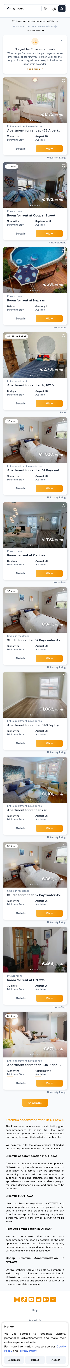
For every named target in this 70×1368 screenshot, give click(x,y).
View (49, 148)
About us (35, 1320)
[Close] (62, 40)
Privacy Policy (28, 1351)
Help (35, 1310)
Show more (35, 1102)
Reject (35, 1359)
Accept (56, 1359)
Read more (14, 1359)
